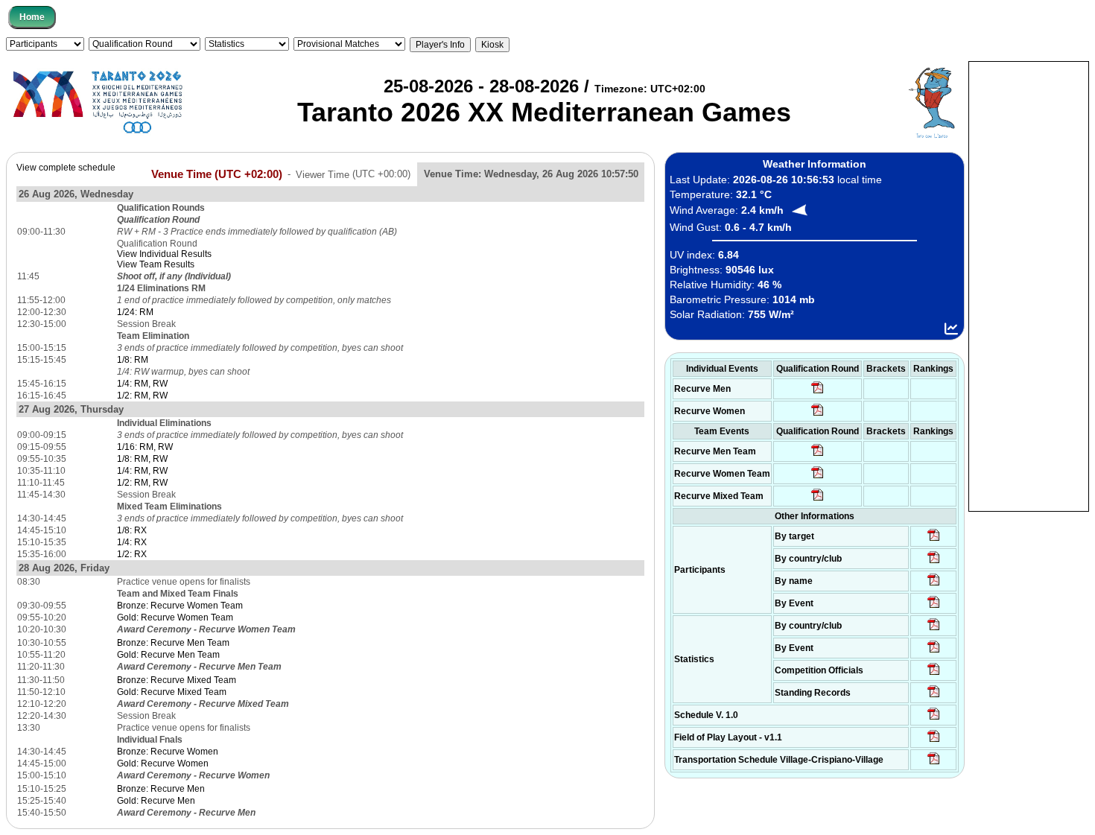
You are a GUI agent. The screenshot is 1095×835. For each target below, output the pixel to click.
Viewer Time (353, 174)
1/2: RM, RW (142, 395)
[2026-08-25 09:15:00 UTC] (934, 741)
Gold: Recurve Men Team (168, 655)
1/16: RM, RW (145, 447)
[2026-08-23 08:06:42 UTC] (934, 719)
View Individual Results (164, 254)
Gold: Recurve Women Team (175, 617)
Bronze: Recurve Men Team (173, 643)
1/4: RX (132, 542)
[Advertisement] (1028, 285)
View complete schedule (65, 167)
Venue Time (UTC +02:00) (216, 174)
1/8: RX (132, 530)
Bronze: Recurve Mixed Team (176, 680)
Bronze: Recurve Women (167, 751)
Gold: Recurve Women (163, 763)
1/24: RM (135, 312)
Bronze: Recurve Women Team (180, 605)
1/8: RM (132, 360)
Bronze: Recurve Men (161, 789)
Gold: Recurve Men (156, 801)
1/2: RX (132, 554)
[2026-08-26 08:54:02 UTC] (817, 392)
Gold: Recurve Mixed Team (171, 692)
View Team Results (155, 264)
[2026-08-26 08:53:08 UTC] (817, 415)
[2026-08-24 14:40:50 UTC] (934, 562)
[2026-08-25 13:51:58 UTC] (934, 763)
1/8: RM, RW (142, 459)
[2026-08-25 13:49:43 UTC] (934, 674)
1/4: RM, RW (142, 383)
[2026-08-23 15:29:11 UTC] (934, 696)
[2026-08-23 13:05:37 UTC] (934, 540)
